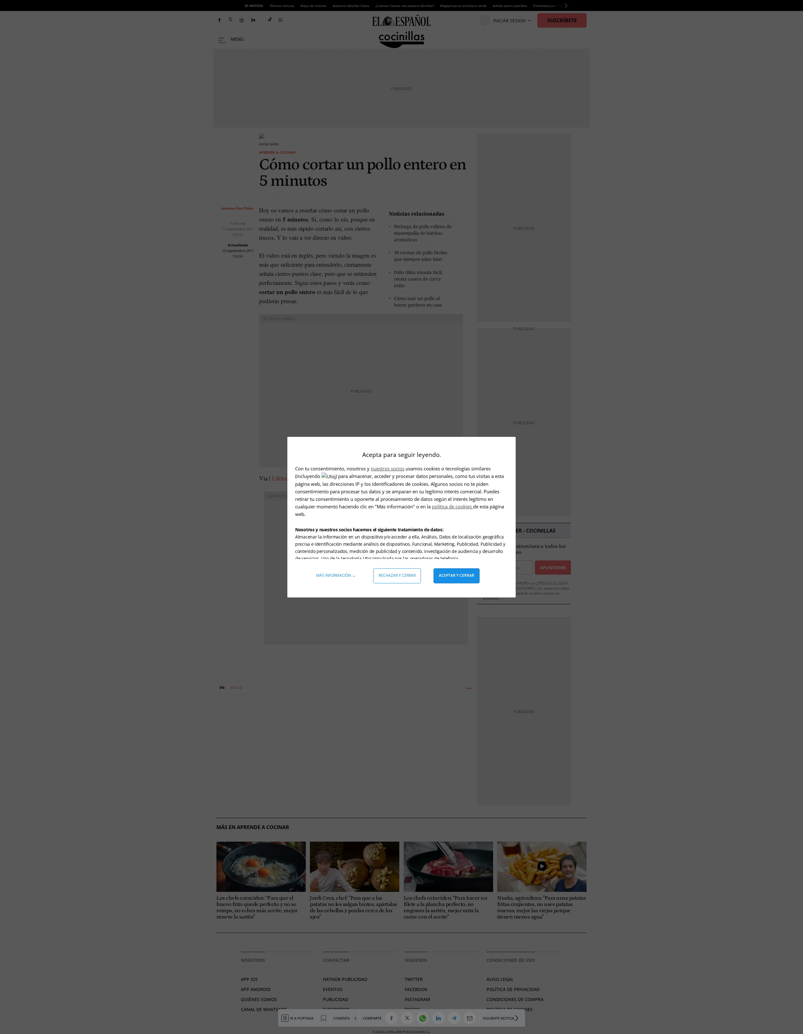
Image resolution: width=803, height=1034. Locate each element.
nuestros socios (387, 468)
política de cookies (452, 506)
